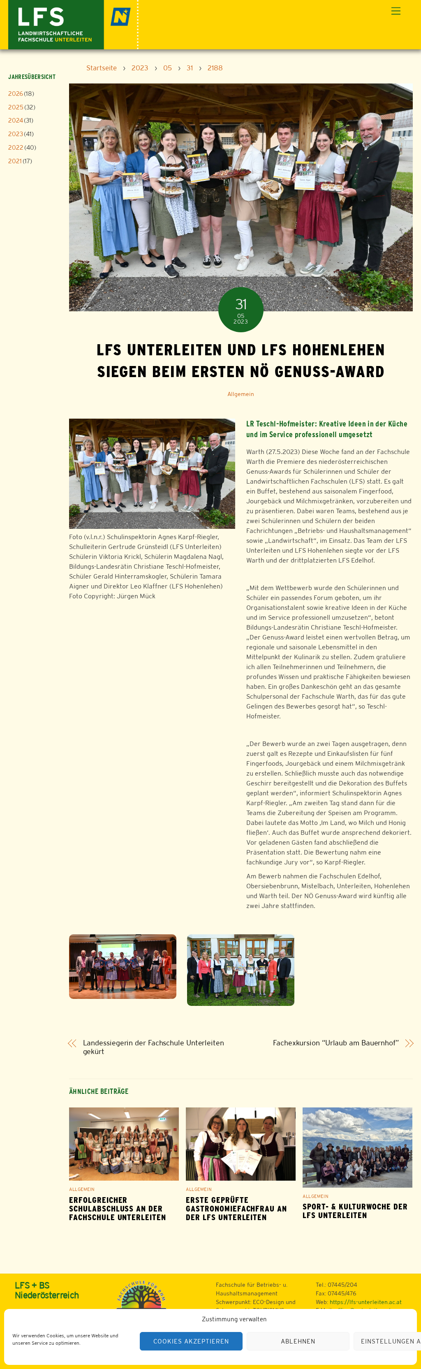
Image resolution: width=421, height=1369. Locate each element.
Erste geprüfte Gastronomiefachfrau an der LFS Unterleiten (236, 1209)
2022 (15, 147)
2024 (15, 120)
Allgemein (240, 394)
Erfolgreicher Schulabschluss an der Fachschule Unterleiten (117, 1209)
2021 (15, 161)
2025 (15, 107)
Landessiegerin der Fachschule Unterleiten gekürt (153, 1047)
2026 (15, 93)
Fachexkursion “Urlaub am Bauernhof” (336, 1043)
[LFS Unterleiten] (73, 23)
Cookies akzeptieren (191, 1341)
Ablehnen (298, 1341)
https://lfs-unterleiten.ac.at (366, 1302)
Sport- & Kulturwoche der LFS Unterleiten (355, 1211)
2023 (15, 133)
